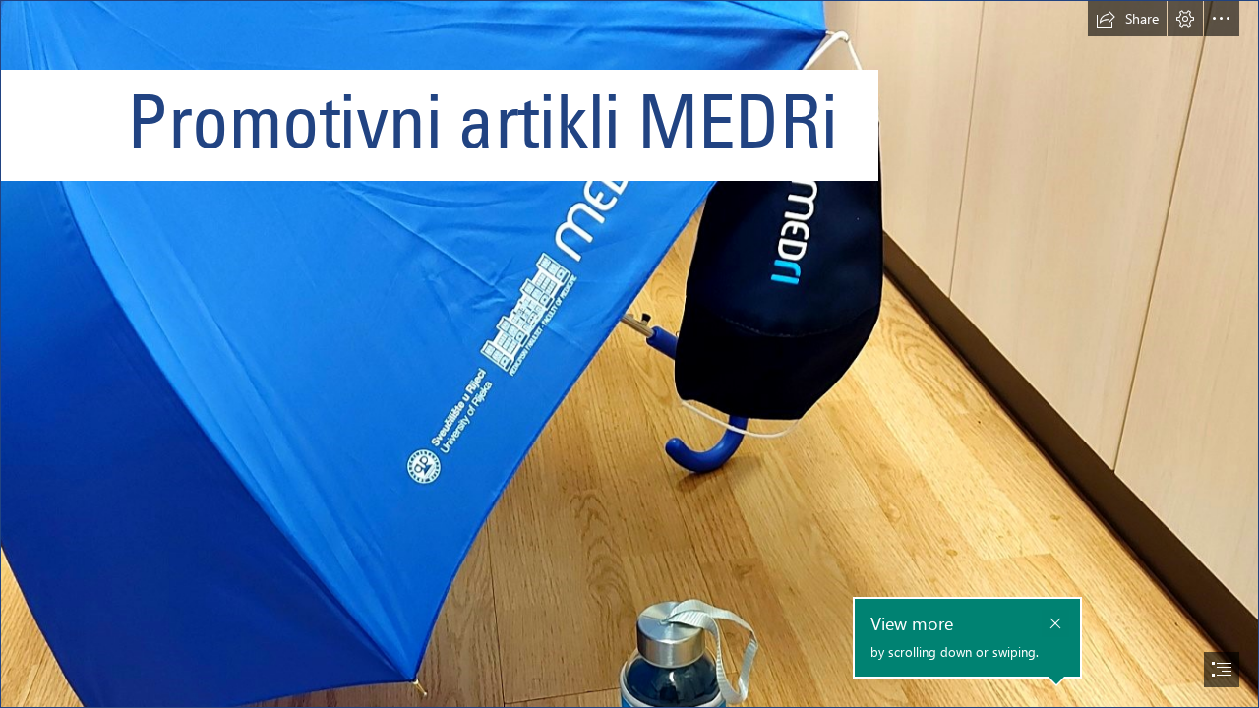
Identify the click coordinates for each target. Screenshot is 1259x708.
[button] (1127, 18)
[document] (629, 354)
